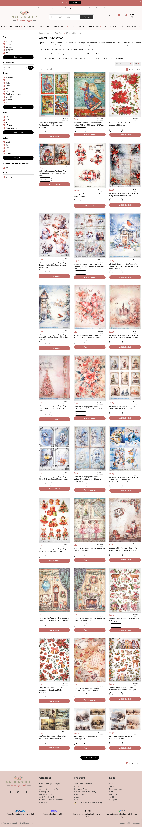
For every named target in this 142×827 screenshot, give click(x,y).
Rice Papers (62, 26)
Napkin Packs (29, 26)
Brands (91, 8)
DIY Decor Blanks (76, 26)
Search (87, 17)
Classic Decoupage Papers (47, 26)
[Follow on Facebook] (10, 792)
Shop (111, 786)
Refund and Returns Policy (85, 792)
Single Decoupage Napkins (10, 26)
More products (90, 757)
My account (114, 794)
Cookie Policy (79, 794)
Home (41, 33)
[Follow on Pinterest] (26, 792)
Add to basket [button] (54, 136)
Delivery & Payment (82, 789)
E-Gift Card (100, 8)
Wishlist (112, 797)
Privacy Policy (80, 786)
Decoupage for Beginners (47, 8)
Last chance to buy (134, 26)
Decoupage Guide (116, 789)
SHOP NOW (75, 3)
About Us (78, 797)
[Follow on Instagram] (18, 792)
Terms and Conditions (83, 784)
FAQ (76, 800)
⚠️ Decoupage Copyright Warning (88, 802)
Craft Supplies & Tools (91, 26)
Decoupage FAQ (71, 8)
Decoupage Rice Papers (54, 33)
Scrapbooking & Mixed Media (113, 26)
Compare (113, 800)
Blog (61, 8)
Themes (83, 8)
